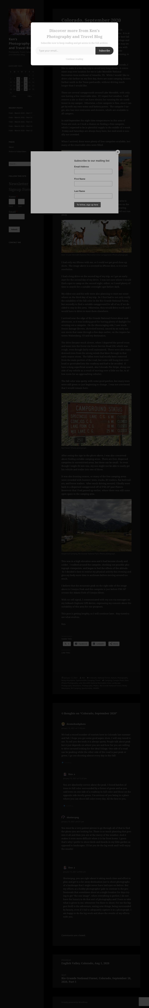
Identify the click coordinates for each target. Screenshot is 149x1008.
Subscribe (104, 50)
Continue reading (74, 59)
